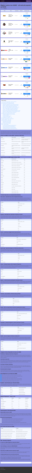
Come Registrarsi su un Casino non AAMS (7, 117)
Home (1, 3)
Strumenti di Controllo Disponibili (7, 122)
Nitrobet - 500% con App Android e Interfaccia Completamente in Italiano (11, 110)
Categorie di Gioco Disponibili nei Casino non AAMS (8, 113)
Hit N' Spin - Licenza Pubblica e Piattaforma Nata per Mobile (10, 109)
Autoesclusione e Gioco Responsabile (6, 120)
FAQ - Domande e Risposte (5, 124)
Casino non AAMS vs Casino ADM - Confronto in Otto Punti (9, 101)
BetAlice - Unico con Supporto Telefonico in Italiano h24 (9, 112)
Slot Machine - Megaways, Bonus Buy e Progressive (9, 114)
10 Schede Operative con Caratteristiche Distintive (8, 103)
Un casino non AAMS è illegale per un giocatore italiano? (9, 125)
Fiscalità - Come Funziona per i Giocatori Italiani (8, 118)
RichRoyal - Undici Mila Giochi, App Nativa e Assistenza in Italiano (10, 105)
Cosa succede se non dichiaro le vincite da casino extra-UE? (10, 128)
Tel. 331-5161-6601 (3, 469)
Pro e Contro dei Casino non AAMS (6, 123)
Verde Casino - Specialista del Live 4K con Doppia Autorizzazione (10, 104)
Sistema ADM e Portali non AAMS (7, 121)
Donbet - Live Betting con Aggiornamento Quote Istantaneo (10, 106)
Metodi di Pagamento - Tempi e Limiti (6, 119)
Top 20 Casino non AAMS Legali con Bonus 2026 (8, 102)
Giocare (26, 24)
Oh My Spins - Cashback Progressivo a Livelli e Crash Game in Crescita (11, 111)
